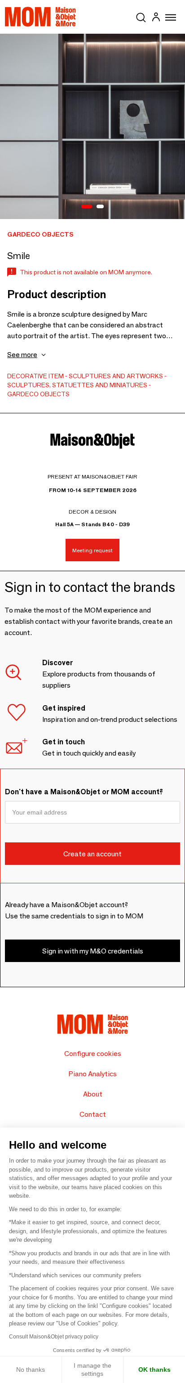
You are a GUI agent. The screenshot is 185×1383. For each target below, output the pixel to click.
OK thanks (154, 1369)
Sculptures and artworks (116, 376)
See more (22, 354)
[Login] (156, 18)
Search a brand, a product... (141, 16)
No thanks (30, 1369)
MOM (40, 16)
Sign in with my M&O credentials (92, 951)
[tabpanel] (92, 126)
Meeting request (92, 550)
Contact (92, 1114)
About (92, 1094)
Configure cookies (92, 1053)
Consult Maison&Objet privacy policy (53, 1337)
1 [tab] (86, 207)
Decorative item (35, 376)
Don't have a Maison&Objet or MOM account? (84, 792)
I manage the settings (92, 1369)
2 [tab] (100, 207)
